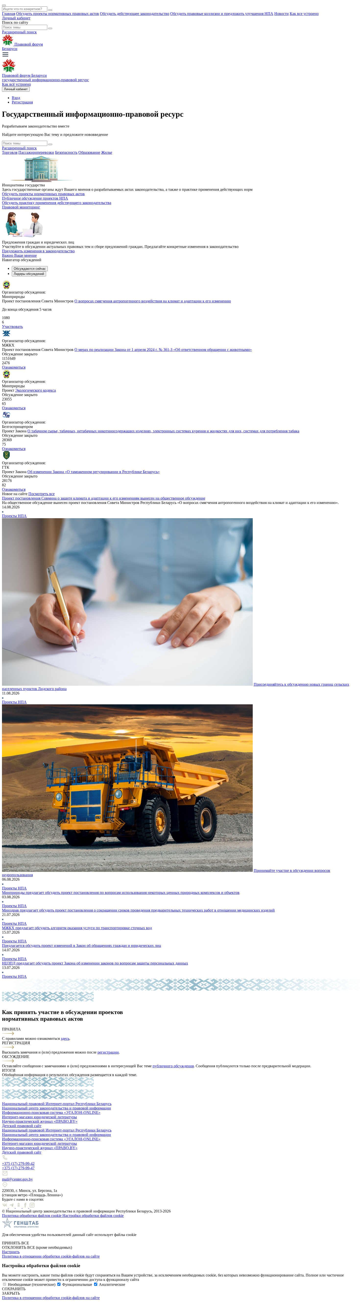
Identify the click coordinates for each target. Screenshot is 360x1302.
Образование (89, 152)
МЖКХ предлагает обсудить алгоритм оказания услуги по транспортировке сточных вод (77, 928)
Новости (281, 14)
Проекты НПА (14, 516)
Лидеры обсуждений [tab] (29, 274)
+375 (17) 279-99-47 (18, 1168)
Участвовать (12, 326)
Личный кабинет (16, 18)
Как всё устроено (16, 84)
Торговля (9, 152)
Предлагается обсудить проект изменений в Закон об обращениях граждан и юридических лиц (81, 945)
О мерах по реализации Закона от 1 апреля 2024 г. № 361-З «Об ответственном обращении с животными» (163, 350)
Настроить (11, 1252)
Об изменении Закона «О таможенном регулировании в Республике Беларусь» (93, 472)
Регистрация (22, 102)
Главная (8, 14)
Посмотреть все (41, 494)
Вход (16, 98)
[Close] (4, 5)
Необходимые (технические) (31, 1284)
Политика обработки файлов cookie (32, 1215)
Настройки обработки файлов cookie (93, 1215)
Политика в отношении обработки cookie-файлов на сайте (51, 1256)
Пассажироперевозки (36, 152)
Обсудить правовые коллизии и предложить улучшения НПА (221, 14)
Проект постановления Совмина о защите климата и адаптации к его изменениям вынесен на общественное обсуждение (103, 498)
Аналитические (112, 1284)
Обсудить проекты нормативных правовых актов (57, 14)
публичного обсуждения (173, 1066)
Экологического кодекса (35, 390)
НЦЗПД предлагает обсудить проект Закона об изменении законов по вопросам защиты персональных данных (95, 963)
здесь (65, 1038)
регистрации (108, 1052)
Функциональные (77, 1284)
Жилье (106, 152)
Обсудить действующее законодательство (134, 14)
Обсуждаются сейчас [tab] (30, 269)
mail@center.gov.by (17, 1179)
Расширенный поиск (19, 32)
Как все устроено (304, 14)
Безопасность (66, 152)
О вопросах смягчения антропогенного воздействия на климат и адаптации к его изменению (152, 301)
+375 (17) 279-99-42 (18, 1163)
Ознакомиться (13, 367)
